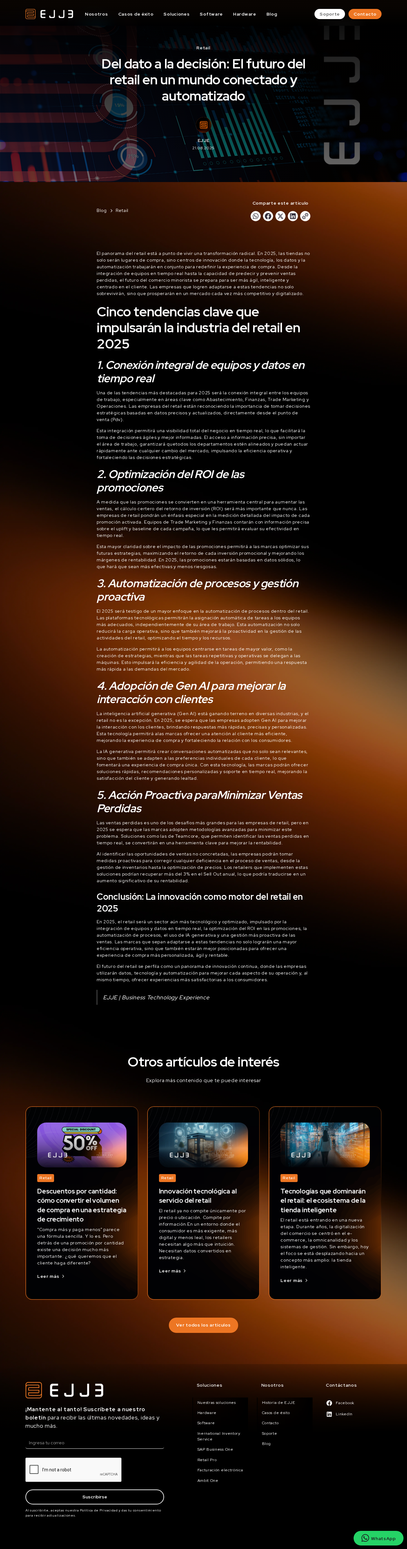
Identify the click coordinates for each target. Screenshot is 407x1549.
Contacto (365, 14)
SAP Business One (215, 1449)
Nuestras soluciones (216, 1402)
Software (211, 14)
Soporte (330, 14)
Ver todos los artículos (203, 1325)
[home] (49, 14)
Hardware (244, 14)
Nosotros (96, 14)
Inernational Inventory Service (218, 1436)
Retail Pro (207, 1459)
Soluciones (176, 14)
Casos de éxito (136, 14)
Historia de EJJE (278, 1402)
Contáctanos (341, 1385)
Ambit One (207, 1480)
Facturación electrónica (220, 1470)
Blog (271, 14)
